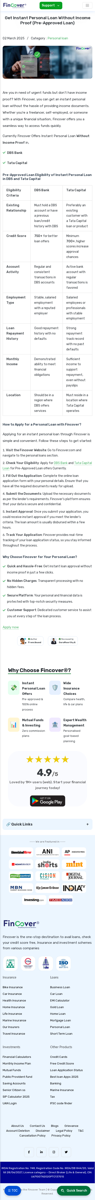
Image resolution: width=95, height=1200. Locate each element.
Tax (52, 1096)
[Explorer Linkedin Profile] (41, 1152)
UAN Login (10, 1103)
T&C (81, 1130)
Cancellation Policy (32, 1135)
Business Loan (60, 987)
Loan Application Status (66, 1070)
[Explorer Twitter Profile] (66, 1152)
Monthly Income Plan (17, 1063)
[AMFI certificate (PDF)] (10, 963)
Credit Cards (58, 1057)
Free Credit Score (62, 1063)
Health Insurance (14, 1000)
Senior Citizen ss (14, 1090)
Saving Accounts (14, 1083)
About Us (17, 1125)
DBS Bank (61, 463)
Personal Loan (60, 1027)
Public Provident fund (17, 1076)
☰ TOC (12, 1190)
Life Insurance (12, 1013)
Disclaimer (43, 1130)
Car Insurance (12, 994)
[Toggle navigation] (87, 5)
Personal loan (58, 38)
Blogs (55, 1125)
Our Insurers (11, 1027)
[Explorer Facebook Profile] (29, 1152)
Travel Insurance (14, 1033)
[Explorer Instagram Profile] (54, 1152)
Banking (55, 1083)
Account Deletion (18, 1130)
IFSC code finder (61, 1103)
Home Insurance (14, 1007)
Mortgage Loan (60, 1020)
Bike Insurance (13, 987)
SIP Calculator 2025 (16, 1096)
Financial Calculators (17, 1057)
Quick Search (77, 1190)
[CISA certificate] (28, 963)
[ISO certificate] (63, 963)
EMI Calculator (60, 1000)
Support (48, 5)
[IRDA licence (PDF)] (45, 963)
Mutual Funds (12, 1070)
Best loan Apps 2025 (64, 1076)
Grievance (71, 1125)
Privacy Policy (60, 1135)
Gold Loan (57, 1007)
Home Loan (58, 1013)
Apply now (11, 627)
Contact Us (37, 1125)
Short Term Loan (61, 1033)
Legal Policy (64, 1130)
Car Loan (56, 994)
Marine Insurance (14, 1020)
